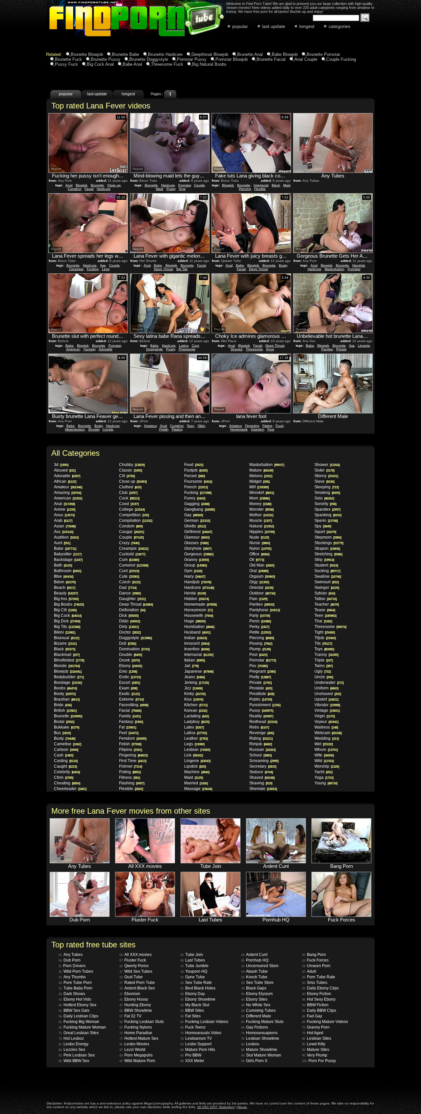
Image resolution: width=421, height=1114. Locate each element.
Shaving (260, 783)
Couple (199, 185)
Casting (65, 760)
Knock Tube (254, 977)
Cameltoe (67, 744)
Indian (195, 638)
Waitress (326, 727)
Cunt (195, 345)
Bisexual (66, 638)
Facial (89, 189)
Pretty (260, 677)
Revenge (261, 733)
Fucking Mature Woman (82, 1027)
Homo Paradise (135, 1033)
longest (306, 26)
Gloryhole (197, 548)
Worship (326, 766)
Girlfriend (198, 531)
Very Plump (314, 1055)
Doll (127, 643)
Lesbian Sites (316, 1038)
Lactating (196, 716)
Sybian (324, 593)
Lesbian (197, 749)
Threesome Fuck (167, 64)
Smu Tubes (314, 982)
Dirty (128, 626)
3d (61, 464)
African (65, 481)
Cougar (131, 531)
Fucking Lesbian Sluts (141, 1021)
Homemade (239, 429)
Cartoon (66, 749)
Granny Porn (316, 1027)
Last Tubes (192, 960)
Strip (324, 559)
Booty (64, 693)
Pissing (177, 429)
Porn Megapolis (136, 1055)
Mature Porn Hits (197, 1049)
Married (196, 783)
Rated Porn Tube (137, 982)
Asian (64, 526)
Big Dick (67, 621)
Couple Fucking (341, 59)
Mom (259, 498)
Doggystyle (154, 349)
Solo (324, 498)
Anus (270, 349)
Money (260, 503)
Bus (62, 733)
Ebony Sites (254, 999)
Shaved (236, 349)
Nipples (261, 531)
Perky (259, 626)
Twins (323, 665)
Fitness (129, 777)
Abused (64, 470)
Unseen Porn (316, 965)
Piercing (245, 189)
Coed (128, 503)
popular (240, 26)
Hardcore (104, 189)
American (73, 349)
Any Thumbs (72, 977)
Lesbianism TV (196, 1038)
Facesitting (133, 705)
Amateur (150, 426)
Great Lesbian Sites (79, 1033)
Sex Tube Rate (196, 982)
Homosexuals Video (200, 1033)
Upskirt (326, 699)
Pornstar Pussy (192, 59)
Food (280, 426)
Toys (182, 189)
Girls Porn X (254, 1060)
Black (276, 185)
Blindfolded (69, 660)
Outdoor (262, 593)
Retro (259, 727)
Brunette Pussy (105, 59)
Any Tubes (71, 954)
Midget (259, 481)
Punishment (264, 705)
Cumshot (74, 189)
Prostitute (261, 693)
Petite (260, 632)
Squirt (325, 531)
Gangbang (199, 509)
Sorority (325, 503)
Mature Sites (315, 1049)
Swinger (326, 587)
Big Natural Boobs (209, 64)
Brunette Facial (271, 59)
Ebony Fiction (316, 993)
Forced (194, 476)
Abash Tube (254, 971)
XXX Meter (192, 1060)
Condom (130, 526)
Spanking (327, 515)
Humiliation (199, 626)
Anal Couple (305, 59)
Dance (129, 593)
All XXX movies (135, 954)
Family (129, 716)
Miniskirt (261, 492)
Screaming (263, 760)
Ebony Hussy (133, 999)
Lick (193, 755)
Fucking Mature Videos (325, 1021)
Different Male (256, 1016)
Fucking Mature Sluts (262, 1021)
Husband (197, 632)
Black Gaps (253, 988)
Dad (127, 587)
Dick (128, 615)
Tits (323, 643)
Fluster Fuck (132, 960)
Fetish (163, 429)
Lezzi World (132, 1049)
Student (326, 565)
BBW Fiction (315, 1005)
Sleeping (326, 487)
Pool (258, 654)
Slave (324, 481)
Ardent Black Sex (137, 988)
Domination (134, 649)
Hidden (196, 598)
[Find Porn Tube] (119, 37)
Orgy (259, 582)
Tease (324, 610)
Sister (324, 470)
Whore (325, 749)
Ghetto (195, 526)
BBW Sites (192, 1010)
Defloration (132, 610)
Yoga (323, 777)
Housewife (198, 615)
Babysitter (67, 554)
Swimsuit (326, 582)
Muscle (260, 520)
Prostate (260, 688)
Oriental (261, 587)
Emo (128, 671)
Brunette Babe (125, 54)
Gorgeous (198, 554)
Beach (64, 587)
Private (341, 349)
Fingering (252, 426)
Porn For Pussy (319, 1060)
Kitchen (195, 705)
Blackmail (66, 654)
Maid (159, 189)
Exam (128, 688)
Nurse (259, 543)
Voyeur (326, 721)
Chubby (131, 464)
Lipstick (195, 766)
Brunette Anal (250, 54)
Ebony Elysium (257, 993)
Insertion (257, 429)
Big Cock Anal (100, 64)
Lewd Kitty (313, 1044)
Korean (195, 710)
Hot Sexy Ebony (318, 999)
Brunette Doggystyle (148, 59)
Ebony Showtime (197, 999)
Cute (129, 576)
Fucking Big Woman (79, 1021)
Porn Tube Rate (318, 977)
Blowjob (81, 185)
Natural (261, 526)
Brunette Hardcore (165, 54)
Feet (270, 429)
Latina (183, 345)
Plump (259, 649)
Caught (65, 766)
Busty (283, 265)
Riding (260, 738)
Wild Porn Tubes (76, 971)
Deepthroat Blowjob (209, 54)
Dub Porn (70, 960)
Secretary (262, 766)
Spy (322, 526)
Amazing (67, 492)
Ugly (322, 671)
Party (259, 615)
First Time (132, 760)
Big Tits (181, 269)
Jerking (196, 682)
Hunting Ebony (135, 1005)
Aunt (62, 543)
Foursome (198, 481)
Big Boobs (69, 604)
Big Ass (66, 598)
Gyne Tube (192, 977)
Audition (66, 537)
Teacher (326, 604)
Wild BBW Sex (74, 1060)
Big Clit (65, 610)
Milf (258, 487)
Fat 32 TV (130, 1016)
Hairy (194, 576)
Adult (309, 971)
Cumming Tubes (258, 1010)
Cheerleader (70, 788)
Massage (198, 788)
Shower (93, 429)
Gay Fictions (254, 1027)
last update (273, 26)
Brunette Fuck (68, 59)
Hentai (195, 593)
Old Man (261, 565)
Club (128, 492)
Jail (191, 665)
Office (259, 554)
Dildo (201, 426)
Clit (127, 476)
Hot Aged (312, 1033)
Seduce (261, 772)
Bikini (64, 632)
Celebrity (67, 772)
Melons (260, 476)
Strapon (327, 548)
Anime (64, 509)
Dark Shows (72, 993)
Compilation (135, 520)
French (196, 487)
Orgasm (262, 576)
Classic (130, 470)
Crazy (129, 543)
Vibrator (327, 705)
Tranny (326, 654)
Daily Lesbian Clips (78, 1016)
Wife (324, 755)
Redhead (263, 721)
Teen (190, 426)
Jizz (193, 688)
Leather (196, 738)
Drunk (129, 660)
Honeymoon (198, 610)
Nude (259, 537)
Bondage (68, 682)
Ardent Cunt (254, 954)
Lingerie (364, 345)
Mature (261, 470)
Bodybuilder (69, 677)
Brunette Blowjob (87, 54)
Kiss (193, 699)
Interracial (261, 185)
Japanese (198, 671)
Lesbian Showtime (260, 1038)
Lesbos (250, 1044)
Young (325, 783)
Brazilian (66, 699)
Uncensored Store (260, 965)
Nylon (260, 548)
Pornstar (184, 185)
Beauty (66, 593)
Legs (106, 269)
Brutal (64, 721)
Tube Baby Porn (75, 988)
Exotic (129, 693)
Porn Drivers (72, 965)
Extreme (131, 699)
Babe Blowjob (285, 54)
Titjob (324, 638)
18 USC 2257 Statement (216, 1107)
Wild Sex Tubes (135, 971)
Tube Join (191, 954)
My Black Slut (194, 1005)
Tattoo (325, 598)
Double (130, 654)
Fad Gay (312, 1016)
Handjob (358, 265)
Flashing (131, 783)
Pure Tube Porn (75, 982)
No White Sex (255, 1005)
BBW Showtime (135, 1010)
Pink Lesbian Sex (77, 1055)
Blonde (67, 665)
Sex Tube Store (257, 982)
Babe (158, 265)
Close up (114, 185)
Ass (103, 265)
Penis (260, 621)
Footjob (195, 470)
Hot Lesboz (71, 1038)
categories (339, 26)
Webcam (327, 733)
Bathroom (67, 571)
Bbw (63, 576)
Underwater (328, 682)
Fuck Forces (315, 960)
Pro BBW (190, 1055)
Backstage (68, 559)
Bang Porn (314, 954)
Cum (129, 559)
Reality (261, 716)
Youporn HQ (193, 971)
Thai (323, 621)
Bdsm (64, 582)
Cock (129, 498)
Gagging (196, 503)
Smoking (327, 492)
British (65, 710)
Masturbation (334, 269)
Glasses (196, 543)
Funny (194, 498)
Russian (262, 749)
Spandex (327, 509)
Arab (63, 520)
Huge (194, 621)
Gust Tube (131, 977)
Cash (63, 755)
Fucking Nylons (135, 1027)
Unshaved (327, 693)
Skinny (326, 476)
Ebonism (129, 993)
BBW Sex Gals (74, 1010)
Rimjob (260, 744)
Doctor (129, 632)
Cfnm (63, 777)
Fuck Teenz (193, 1027)
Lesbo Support (195, 1044)
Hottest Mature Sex (138, 1038)
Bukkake (66, 727)
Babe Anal (132, 64)
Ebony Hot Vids (75, 999)
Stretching (328, 554)
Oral (258, 571)
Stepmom (327, 537)
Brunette (97, 185)
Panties (327, 349)
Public (260, 699)
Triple (323, 660)
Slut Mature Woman (261, 1055)
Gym (193, 571)
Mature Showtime (259, 1049)
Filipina (130, 749)
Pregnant (262, 671)
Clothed (130, 487)
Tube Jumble (194, 965)
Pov (258, 665)
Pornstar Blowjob (231, 59)
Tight (324, 632)
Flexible (260, 189)
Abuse (242, 1107)
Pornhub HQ (254, 960)
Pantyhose (264, 610)
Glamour (196, 537)
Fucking (93, 269)
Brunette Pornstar (323, 54)
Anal (68, 185)
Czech (129, 582)
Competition (134, 515)
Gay (193, 515)
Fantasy (89, 349)
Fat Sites (190, 1016)
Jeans (194, 677)
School (260, 755)
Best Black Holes (197, 988)
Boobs (65, 688)
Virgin (324, 716)
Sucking (327, 571)
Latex (194, 727)
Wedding (326, 738)
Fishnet (130, 766)
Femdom (132, 738)
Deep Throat (163, 269)
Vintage (326, 710)
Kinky (194, 693)
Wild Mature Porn (137, 1060)
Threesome (186, 349)
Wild (324, 760)
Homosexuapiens (259, 1033)
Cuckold (132, 554)
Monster (261, 509)
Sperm (325, 520)
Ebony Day (192, 993)
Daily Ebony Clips (320, 988)
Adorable (105, 349)
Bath (63, 565)
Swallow (327, 576)
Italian (194, 660)
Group (195, 565)
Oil (256, 559)
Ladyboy (196, 721)
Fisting (267, 426)
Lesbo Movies (134, 1044)
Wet (323, 744)
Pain (258, 598)
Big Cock (67, 615)
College (131, 509)
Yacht (323, 772)
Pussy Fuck (66, 64)
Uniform (326, 688)
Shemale (263, 788)
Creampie (76, 269)
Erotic (129, 677)
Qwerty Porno (134, 965)
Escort (129, 682)
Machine (196, 772)
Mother (261, 515)
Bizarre (65, 643)
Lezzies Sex (72, 1049)
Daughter (132, 598)
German (197, 520)
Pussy (170, 189)
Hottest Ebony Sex (77, 1005)
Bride (62, 705)
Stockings (328, 543)
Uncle (323, 677)
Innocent (196, 643)
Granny (196, 559)
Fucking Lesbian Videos (204, 1021)
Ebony (130, 665)
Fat (127, 727)
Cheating (67, 783)
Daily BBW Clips (319, 1010)
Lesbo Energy (73, 1044)
